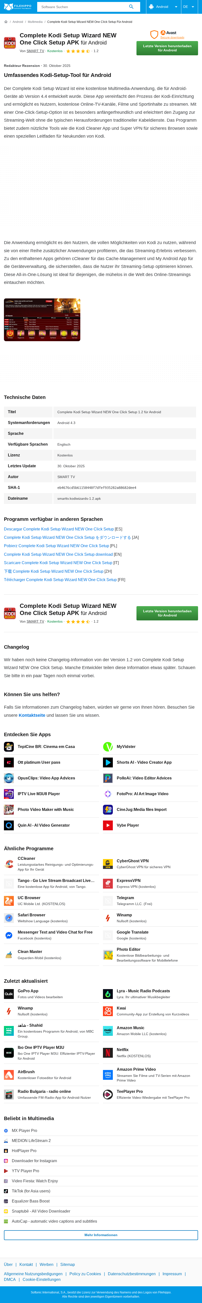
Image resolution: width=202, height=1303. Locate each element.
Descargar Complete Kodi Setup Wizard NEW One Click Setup (59, 529)
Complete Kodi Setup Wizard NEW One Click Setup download (58, 554)
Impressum (172, 1274)
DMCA (10, 1279)
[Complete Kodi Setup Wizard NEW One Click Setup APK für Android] (10, 43)
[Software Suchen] (131, 7)
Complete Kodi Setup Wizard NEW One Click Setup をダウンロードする (67, 537)
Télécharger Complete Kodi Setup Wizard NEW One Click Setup (60, 580)
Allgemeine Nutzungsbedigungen (33, 1274)
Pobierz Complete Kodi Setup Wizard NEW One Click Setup (56, 546)
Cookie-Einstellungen (42, 1279)
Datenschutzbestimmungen (132, 1274)
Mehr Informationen (101, 1235)
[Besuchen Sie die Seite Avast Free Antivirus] (167, 34)
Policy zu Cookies (85, 1274)
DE (185, 7)
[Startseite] (6, 22)
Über (8, 1264)
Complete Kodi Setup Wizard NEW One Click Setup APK (68, 609)
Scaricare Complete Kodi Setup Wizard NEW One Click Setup (58, 563)
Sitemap (67, 1264)
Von (32, 51)
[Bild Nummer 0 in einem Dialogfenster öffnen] (42, 319)
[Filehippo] (17, 7)
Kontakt (26, 1264)
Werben (46, 1264)
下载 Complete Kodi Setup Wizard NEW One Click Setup (53, 571)
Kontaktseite (32, 715)
